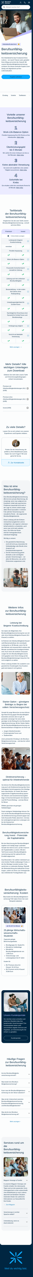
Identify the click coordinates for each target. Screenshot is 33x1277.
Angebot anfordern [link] (16, 77)
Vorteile (13, 95)
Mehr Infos (20, 137)
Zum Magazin (10, 1204)
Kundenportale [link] (16, 1038)
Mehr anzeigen (15, 347)
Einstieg (5, 95)
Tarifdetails (22, 95)
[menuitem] (21, 2)
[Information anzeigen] (28, 241)
